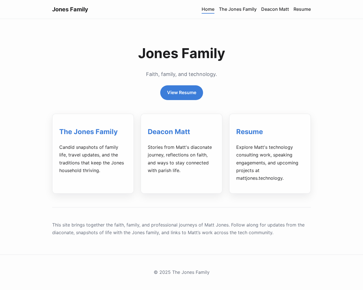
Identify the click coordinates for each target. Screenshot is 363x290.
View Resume (181, 92)
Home (208, 9)
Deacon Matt (275, 9)
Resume (302, 9)
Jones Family (70, 9)
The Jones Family (238, 9)
